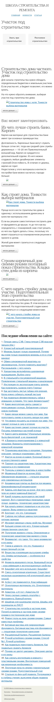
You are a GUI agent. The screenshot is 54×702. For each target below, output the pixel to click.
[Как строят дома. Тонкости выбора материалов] (27, 203)
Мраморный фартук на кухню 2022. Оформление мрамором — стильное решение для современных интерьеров (25, 476)
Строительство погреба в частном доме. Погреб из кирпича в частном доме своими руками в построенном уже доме (23, 612)
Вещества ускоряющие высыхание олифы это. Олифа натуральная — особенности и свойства (25, 556)
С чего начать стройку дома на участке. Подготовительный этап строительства (26, 292)
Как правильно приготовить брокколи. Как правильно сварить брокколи (24, 646)
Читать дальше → (10, 111)
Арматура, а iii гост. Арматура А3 (22, 591)
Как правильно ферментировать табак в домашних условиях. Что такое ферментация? (25, 399)
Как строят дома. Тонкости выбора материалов (23, 195)
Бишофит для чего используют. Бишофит (26, 568)
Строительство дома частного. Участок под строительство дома (26, 72)
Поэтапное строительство (39, 39)
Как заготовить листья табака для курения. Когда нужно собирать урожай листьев (24, 392)
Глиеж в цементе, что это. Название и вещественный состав (22, 547)
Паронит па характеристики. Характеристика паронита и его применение (26, 465)
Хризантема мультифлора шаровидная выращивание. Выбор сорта (22, 373)
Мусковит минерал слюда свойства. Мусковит (28, 522)
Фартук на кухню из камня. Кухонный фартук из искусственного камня (26, 458)
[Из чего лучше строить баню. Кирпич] (27, 180)
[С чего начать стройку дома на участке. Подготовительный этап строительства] (27, 318)
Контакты (7, 692)
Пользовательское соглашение (22, 692)
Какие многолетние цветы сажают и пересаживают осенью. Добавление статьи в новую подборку (24, 407)
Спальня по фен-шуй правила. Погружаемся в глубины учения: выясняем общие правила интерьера (26, 677)
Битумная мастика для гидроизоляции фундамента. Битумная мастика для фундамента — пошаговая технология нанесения (26, 628)
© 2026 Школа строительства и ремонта (17, 688)
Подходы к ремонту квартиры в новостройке (28, 470)
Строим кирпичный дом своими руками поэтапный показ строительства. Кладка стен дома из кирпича (25, 265)
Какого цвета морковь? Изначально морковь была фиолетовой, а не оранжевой (26, 435)
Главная (15, 15)
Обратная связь (9, 699)
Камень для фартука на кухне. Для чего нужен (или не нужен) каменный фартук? (26, 491)
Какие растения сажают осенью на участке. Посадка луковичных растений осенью (25, 429)
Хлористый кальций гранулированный (23, 348)
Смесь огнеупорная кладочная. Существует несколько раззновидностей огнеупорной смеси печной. (26, 575)
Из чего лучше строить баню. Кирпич (26, 128)
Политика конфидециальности (14, 695)
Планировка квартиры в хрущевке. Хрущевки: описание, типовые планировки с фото (26, 452)
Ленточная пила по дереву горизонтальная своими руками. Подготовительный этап (25, 669)
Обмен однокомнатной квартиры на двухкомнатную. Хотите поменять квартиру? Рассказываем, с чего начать (24, 365)
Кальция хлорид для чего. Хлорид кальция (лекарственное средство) (24, 527)
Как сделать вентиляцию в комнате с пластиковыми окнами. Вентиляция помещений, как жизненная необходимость (26, 661)
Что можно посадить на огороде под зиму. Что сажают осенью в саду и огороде (26, 422)
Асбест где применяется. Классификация (26, 582)
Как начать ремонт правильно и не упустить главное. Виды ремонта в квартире (25, 508)
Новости (27, 15)
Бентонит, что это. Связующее (20, 512)
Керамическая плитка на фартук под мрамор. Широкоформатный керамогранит (26, 485)
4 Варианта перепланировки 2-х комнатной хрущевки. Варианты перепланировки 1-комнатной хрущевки (25, 444)
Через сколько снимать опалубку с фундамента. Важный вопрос (20, 597)
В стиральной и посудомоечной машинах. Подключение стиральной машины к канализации (26, 379)
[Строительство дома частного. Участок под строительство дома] (27, 104)
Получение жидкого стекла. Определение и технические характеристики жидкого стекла (25, 534)
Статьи (38, 15)
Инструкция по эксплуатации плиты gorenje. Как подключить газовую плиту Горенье (25, 386)
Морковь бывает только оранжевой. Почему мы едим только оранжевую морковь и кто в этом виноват (26, 355)
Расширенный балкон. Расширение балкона (28, 634)
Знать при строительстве (14, 39)
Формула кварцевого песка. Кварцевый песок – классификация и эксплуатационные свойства (26, 564)
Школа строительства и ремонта (27, 7)
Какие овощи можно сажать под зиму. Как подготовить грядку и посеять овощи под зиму (25, 415)
